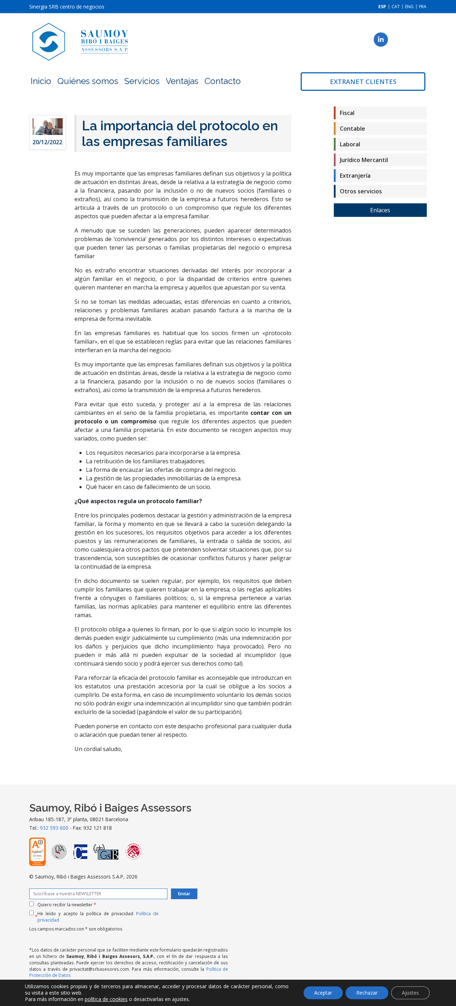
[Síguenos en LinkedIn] (381, 39)
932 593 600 (54, 827)
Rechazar (367, 992)
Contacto (222, 81)
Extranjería (355, 175)
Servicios (142, 81)
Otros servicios (361, 191)
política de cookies (106, 999)
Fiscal (347, 113)
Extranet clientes (363, 81)
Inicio (41, 81)
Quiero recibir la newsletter (66, 905)
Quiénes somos (87, 81)
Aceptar (323, 992)
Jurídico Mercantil (364, 160)
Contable (352, 128)
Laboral (350, 144)
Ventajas (182, 81)
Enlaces (380, 210)
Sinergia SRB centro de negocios (66, 6)
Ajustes (410, 992)
